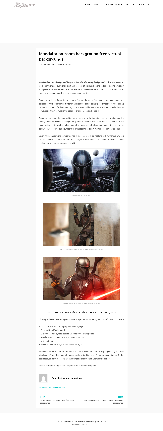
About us (130, 5)
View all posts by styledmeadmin (52, 387)
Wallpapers (50, 365)
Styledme (75, 424)
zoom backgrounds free (69, 365)
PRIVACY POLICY (78, 422)
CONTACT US (101, 422)
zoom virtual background (87, 365)
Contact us (143, 5)
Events (97, 5)
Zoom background (113, 5)
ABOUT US (67, 422)
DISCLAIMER (90, 422)
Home (87, 5)
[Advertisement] (81, 24)
